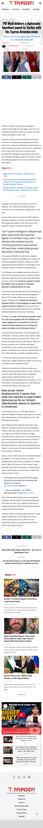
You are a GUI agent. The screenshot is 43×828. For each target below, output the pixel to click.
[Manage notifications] (36, 814)
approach (17, 412)
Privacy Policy (21, 813)
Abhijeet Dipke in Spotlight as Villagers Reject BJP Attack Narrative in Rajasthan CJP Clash (21, 189)
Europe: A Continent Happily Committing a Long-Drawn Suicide (20, 600)
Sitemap (21, 816)
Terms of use (21, 809)
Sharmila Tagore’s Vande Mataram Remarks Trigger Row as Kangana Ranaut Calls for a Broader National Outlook (20, 182)
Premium (5, 9)
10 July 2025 (8, 681)
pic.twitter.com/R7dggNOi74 (15, 486)
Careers (21, 802)
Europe (8, 595)
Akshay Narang (13, 46)
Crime (8, 632)
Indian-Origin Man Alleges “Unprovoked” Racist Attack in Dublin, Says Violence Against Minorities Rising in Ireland (19, 639)
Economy (26, 9)
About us (21, 796)
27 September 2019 (28, 46)
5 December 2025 (10, 604)
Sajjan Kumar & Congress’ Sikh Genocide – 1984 (19, 175)
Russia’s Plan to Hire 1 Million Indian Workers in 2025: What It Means (18, 677)
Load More (21, 196)
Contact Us (21, 799)
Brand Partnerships (21, 806)
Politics (15, 9)
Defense (36, 9)
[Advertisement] (21, 103)
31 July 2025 (8, 644)
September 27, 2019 (26, 493)
